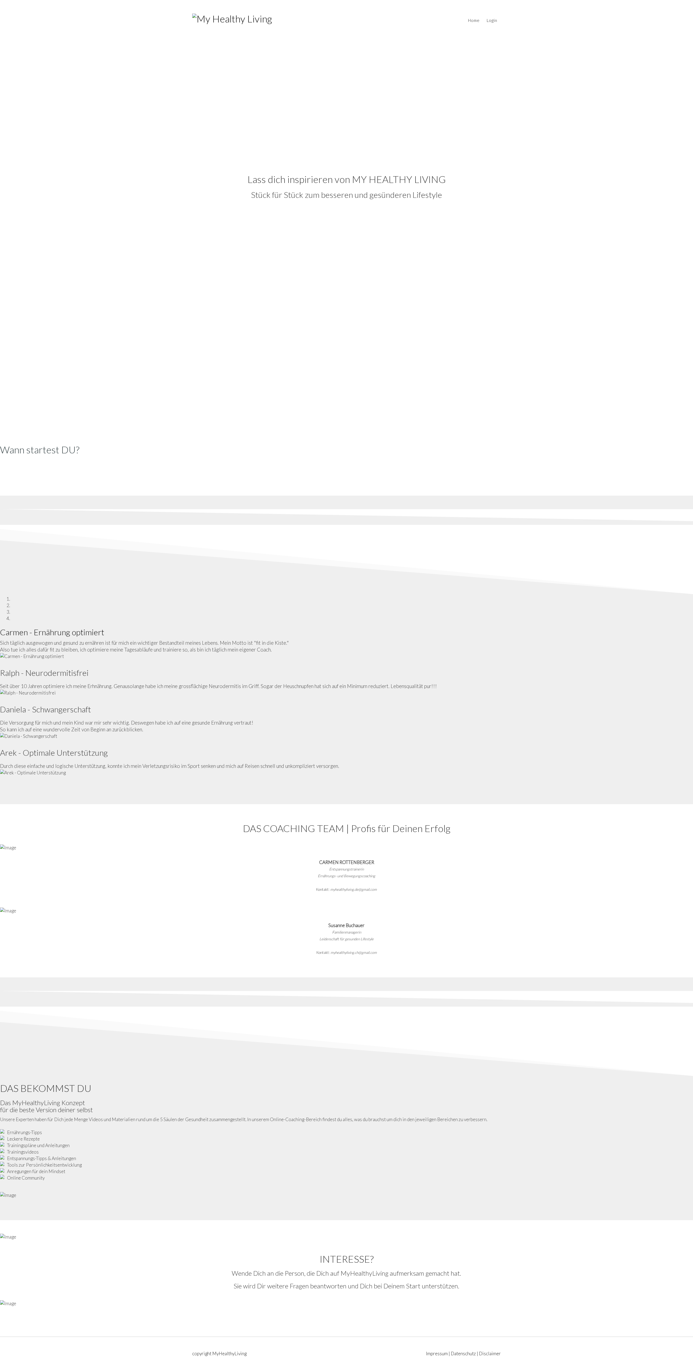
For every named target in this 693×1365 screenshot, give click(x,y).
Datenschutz (463, 1353)
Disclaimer (490, 1353)
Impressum (437, 1353)
